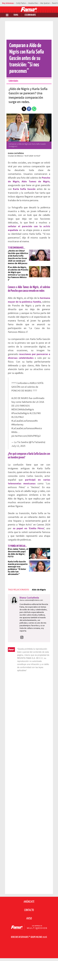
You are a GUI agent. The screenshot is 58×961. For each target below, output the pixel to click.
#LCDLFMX (35, 413)
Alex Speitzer (45, 3)
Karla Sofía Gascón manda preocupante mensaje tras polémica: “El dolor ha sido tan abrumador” (18, 568)
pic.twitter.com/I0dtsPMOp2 (26, 436)
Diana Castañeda (16, 153)
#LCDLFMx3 (17, 417)
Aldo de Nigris (39, 589)
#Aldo (14, 432)
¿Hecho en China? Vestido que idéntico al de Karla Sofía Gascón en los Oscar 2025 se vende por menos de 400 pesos (18, 257)
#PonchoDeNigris (20, 413)
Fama (16, 15)
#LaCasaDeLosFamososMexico (26, 428)
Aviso (29, 918)
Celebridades (30, 15)
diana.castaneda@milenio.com (31, 600)
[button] (24, 109)
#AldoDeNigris (26, 409)
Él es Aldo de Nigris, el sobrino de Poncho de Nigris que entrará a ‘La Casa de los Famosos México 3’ (18, 273)
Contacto (29, 910)
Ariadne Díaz (33, 3)
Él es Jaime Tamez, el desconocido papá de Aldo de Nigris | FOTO (18, 553)
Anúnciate (29, 901)
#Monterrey (17, 424)
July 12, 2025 (18, 446)
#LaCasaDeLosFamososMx (24, 421)
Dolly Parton (21, 3)
